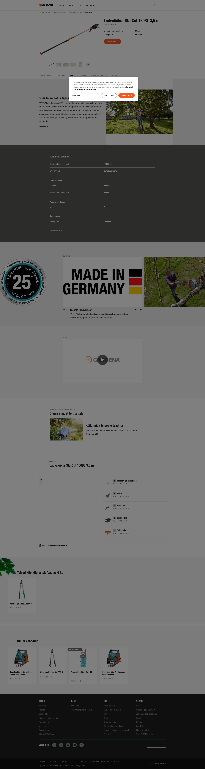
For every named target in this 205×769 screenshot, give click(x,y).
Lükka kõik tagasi (109, 95)
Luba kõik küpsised (126, 95)
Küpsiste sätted (76, 95)
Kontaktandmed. (91, 89)
